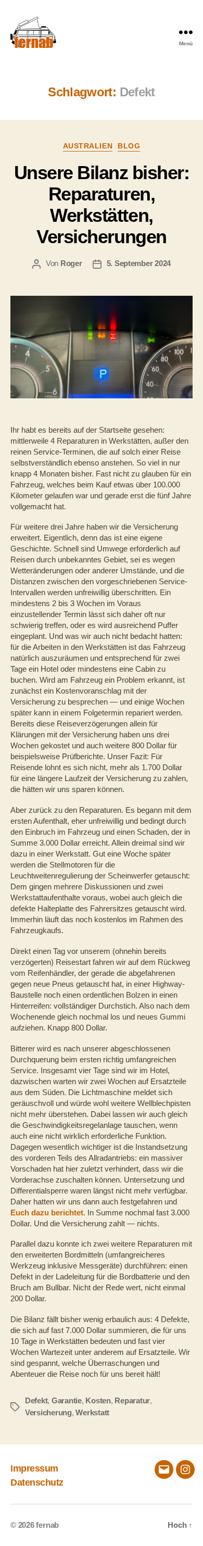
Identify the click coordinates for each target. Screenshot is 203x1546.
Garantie (67, 1400)
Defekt (36, 1400)
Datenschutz (37, 1482)
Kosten (97, 1400)
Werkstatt (92, 1412)
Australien (87, 146)
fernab (47, 1524)
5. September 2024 (139, 263)
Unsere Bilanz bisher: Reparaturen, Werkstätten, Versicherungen (101, 204)
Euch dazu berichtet (46, 1212)
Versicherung (48, 1412)
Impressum (34, 1468)
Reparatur (132, 1400)
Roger (71, 263)
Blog (129, 146)
